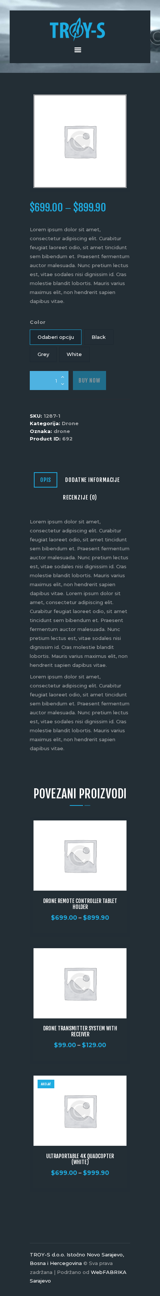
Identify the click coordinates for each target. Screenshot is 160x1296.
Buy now (89, 380)
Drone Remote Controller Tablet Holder (80, 904)
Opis (45, 479)
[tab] (45, 480)
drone (62, 431)
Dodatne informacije (92, 479)
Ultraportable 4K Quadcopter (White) (80, 1159)
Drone (70, 423)
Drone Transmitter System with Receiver (80, 1031)
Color (38, 322)
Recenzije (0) (80, 497)
